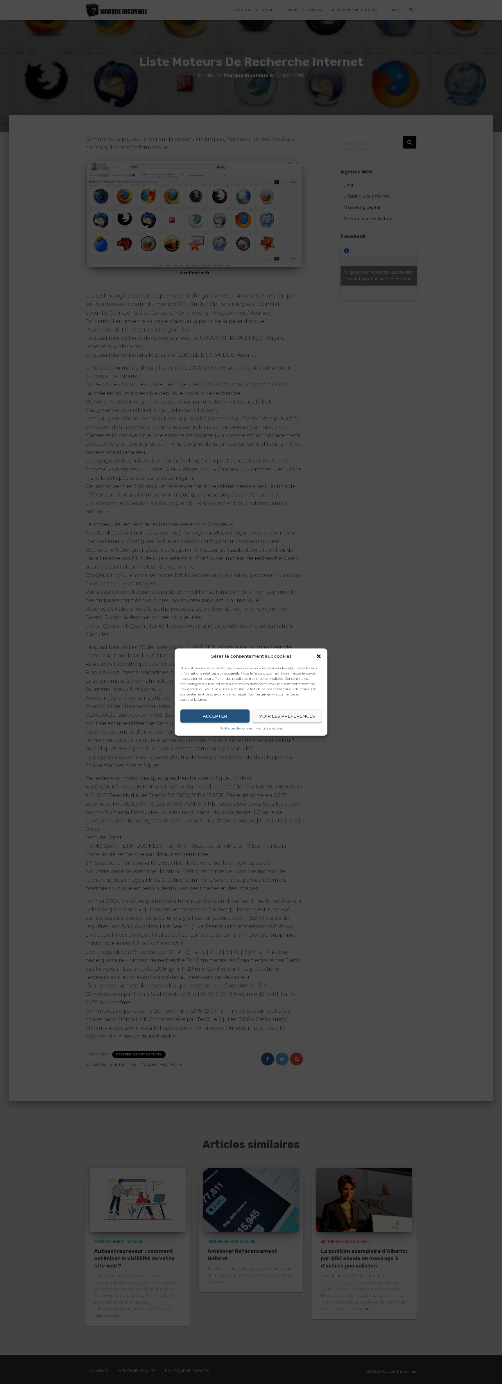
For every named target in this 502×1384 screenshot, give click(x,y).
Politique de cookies (236, 728)
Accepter (215, 716)
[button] (319, 656)
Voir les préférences (287, 716)
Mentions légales (269, 728)
